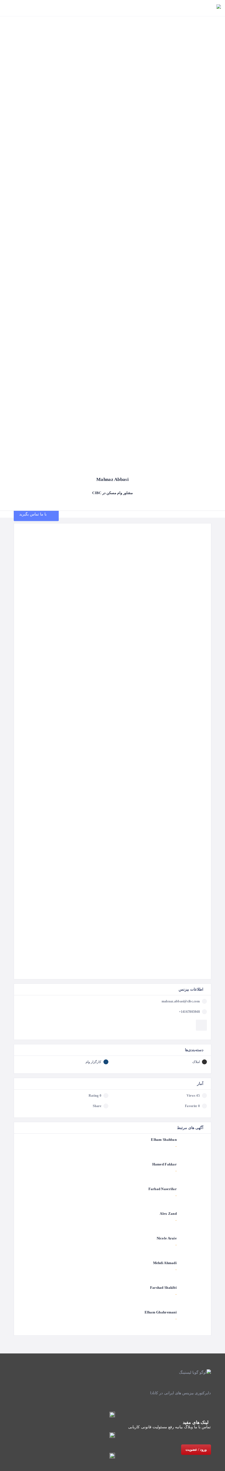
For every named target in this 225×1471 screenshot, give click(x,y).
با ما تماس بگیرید (33, 514)
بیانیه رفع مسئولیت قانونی (162, 1427)
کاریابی (134, 1427)
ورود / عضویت (196, 1449)
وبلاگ (188, 1427)
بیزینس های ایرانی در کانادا (172, 1393)
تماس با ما (202, 1427)
